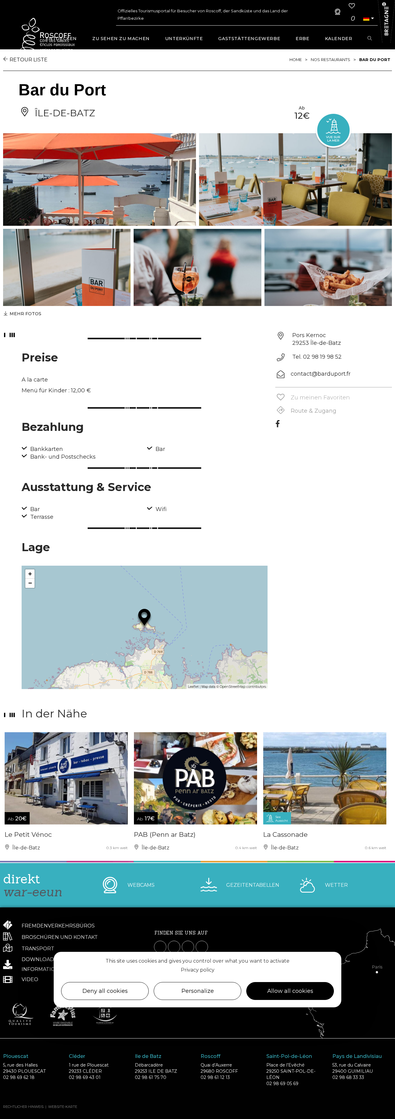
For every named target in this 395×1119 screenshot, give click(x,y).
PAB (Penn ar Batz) (165, 834)
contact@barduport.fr (321, 373)
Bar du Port (374, 59)
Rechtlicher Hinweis (23, 1107)
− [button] (30, 583)
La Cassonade (285, 834)
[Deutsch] (366, 18)
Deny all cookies (105, 990)
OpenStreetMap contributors (243, 686)
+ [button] (30, 574)
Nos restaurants (330, 59)
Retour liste (29, 60)
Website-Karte (62, 1107)
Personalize (197, 990)
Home (295, 59)
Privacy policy (197, 969)
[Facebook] (277, 426)
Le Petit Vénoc (28, 834)
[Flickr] (202, 947)
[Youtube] (188, 947)
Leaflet (193, 686)
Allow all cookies (290, 990)
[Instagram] (174, 947)
